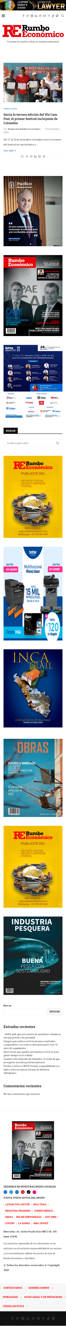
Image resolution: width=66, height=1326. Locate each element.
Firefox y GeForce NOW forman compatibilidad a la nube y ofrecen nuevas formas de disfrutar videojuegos (31, 1069)
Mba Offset (40, 1223)
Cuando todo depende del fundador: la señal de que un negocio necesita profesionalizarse (32, 1060)
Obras (9, 1216)
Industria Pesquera (18, 1210)
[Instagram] (32, 16)
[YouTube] (23, 1192)
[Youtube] (40, 16)
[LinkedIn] (17, 1192)
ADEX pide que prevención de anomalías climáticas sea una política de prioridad (32, 1035)
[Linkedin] (36, 16)
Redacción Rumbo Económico (24, 129)
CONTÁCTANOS (12, 1287)
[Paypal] (57, 16)
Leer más (9, 150)
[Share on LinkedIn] (35, 156)
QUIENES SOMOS (38, 1287)
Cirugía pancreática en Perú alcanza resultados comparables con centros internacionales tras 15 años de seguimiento (31, 1044)
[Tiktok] (53, 16)
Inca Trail (40, 1204)
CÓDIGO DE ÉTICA (13, 1306)
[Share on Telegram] (44, 156)
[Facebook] (23, 16)
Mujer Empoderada (29, 1216)
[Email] (44, 16)
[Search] (62, 16)
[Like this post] (22, 156)
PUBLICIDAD (10, 1297)
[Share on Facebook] (27, 156)
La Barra (24, 1223)
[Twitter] (27, 16)
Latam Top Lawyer (17, 1204)
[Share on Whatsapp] (39, 156)
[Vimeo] (49, 16)
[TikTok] (28, 1192)
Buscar (7, 1005)
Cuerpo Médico (43, 1210)
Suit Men (50, 1216)
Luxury (10, 1223)
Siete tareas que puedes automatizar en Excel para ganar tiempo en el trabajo (31, 1053)
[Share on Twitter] (31, 156)
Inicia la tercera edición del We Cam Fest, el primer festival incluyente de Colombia (31, 118)
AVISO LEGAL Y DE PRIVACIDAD (43, 1297)
